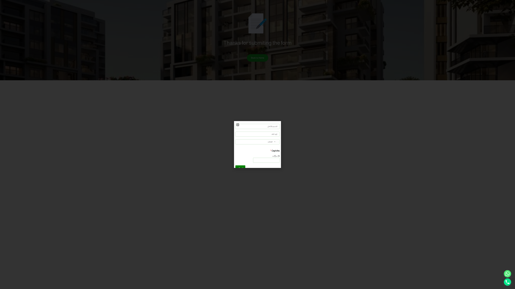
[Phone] (507, 282)
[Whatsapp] (507, 273)
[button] (238, 125)
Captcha (275, 151)
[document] (257, 144)
